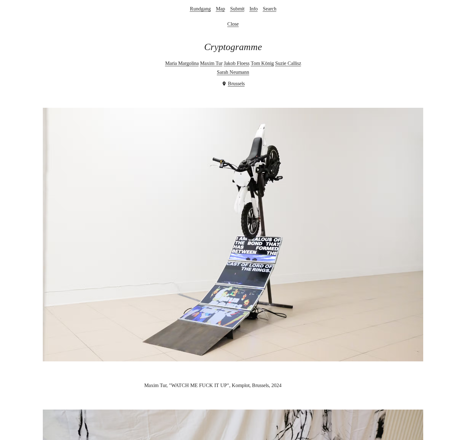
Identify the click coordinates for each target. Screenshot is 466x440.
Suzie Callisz (288, 63)
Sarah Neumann (233, 72)
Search (269, 8)
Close (233, 24)
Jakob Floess (236, 63)
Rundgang (200, 8)
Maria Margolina (182, 63)
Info (253, 8)
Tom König (262, 63)
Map (220, 8)
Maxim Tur (211, 63)
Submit (237, 8)
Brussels (236, 83)
